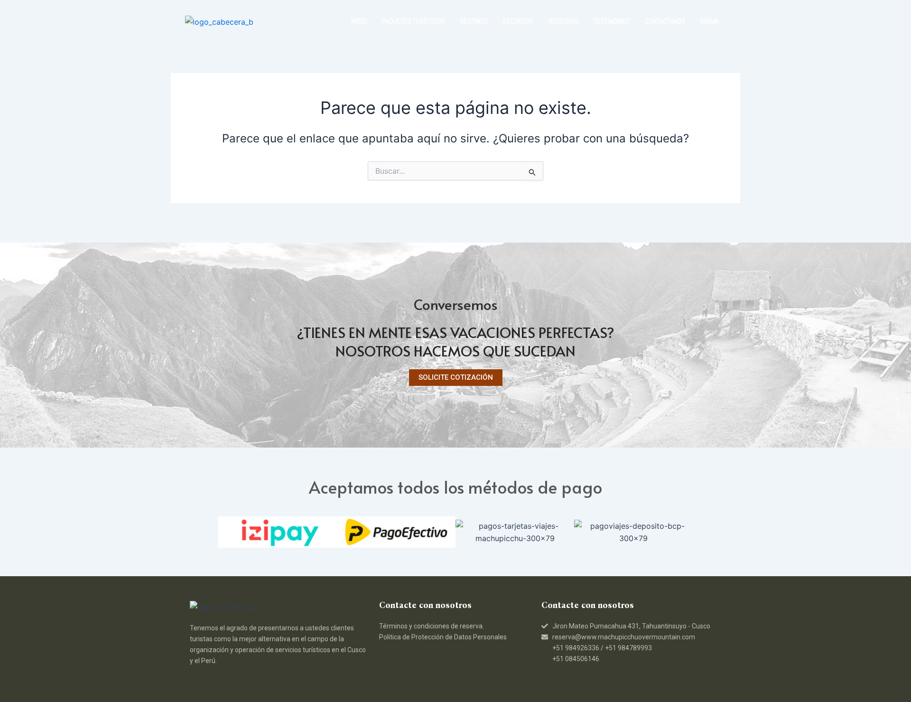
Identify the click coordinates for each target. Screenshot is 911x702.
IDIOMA (709, 21)
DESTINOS (474, 21)
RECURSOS (518, 21)
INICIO (359, 21)
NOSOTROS (563, 21)
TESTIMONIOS (612, 21)
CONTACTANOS (665, 21)
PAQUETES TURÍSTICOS (413, 21)
